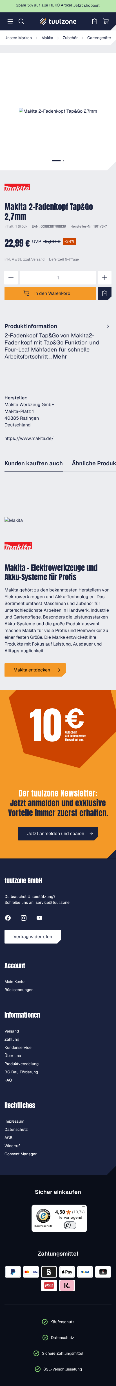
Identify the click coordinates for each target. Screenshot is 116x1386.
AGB (9, 1137)
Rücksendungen (19, 989)
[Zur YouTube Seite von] (39, 919)
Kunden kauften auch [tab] (34, 463)
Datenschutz (16, 1129)
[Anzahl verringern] (11, 277)
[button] (58, 111)
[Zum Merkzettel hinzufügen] (104, 293)
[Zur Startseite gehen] (58, 21)
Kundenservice (18, 1047)
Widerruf (12, 1145)
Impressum (14, 1121)
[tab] (56, 160)
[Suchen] (21, 21)
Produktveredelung (22, 1063)
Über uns (13, 1055)
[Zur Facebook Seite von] (8, 919)
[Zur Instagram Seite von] (23, 919)
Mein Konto (14, 981)
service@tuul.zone (53, 902)
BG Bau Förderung (21, 1071)
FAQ (8, 1080)
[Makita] (17, 187)
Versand (37, 259)
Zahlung (12, 1039)
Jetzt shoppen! (86, 5)
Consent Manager (21, 1153)
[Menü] (10, 21)
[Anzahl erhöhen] (104, 277)
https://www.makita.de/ (29, 438)
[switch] (70, 1225)
